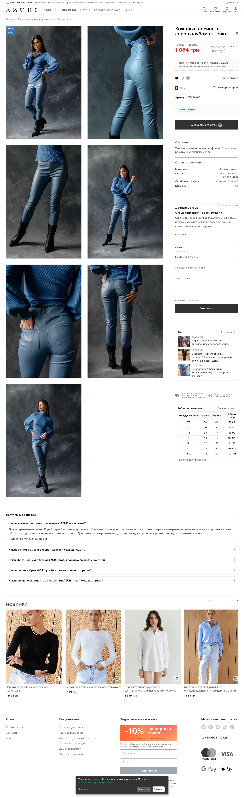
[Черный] (176, 78)
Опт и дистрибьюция (72, 743)
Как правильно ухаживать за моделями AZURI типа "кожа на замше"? (56, 580)
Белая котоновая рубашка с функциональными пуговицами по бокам (150, 688)
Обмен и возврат (70, 749)
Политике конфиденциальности (97, 782)
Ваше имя (180, 234)
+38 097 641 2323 (21, 2)
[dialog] (122, 785)
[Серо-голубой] (188, 78)
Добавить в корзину (204, 124)
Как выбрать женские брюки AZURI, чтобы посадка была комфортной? (57, 560)
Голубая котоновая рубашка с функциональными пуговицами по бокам (210, 688)
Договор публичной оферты (77, 738)
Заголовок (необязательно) (190, 267)
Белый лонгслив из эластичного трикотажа (93, 687)
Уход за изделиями (71, 754)
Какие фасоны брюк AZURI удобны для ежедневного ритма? (50, 570)
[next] (232, 600)
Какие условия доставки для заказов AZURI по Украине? (47, 523)
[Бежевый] (182, 78)
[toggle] (232, 2)
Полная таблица (227, 408)
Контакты (12, 733)
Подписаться (148, 771)
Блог (9, 738)
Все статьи (228, 332)
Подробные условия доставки (28, 539)
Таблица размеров (225, 87)
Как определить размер (192, 459)
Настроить (84, 789)
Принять (158, 789)
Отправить (206, 308)
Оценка (179, 247)
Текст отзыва (182, 278)
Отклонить (144, 789)
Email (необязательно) (187, 257)
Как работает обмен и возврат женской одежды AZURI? (47, 549)
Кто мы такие (14, 727)
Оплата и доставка (71, 727)
